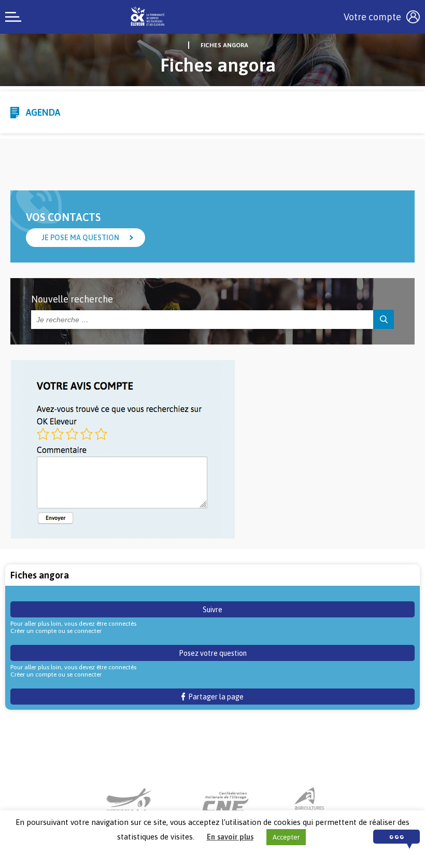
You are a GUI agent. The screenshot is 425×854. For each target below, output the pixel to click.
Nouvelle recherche (72, 299)
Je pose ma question (80, 237)
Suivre (212, 609)
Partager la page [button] (214, 697)
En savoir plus (230, 836)
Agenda (43, 112)
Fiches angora (224, 45)
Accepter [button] (286, 837)
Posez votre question (213, 653)
